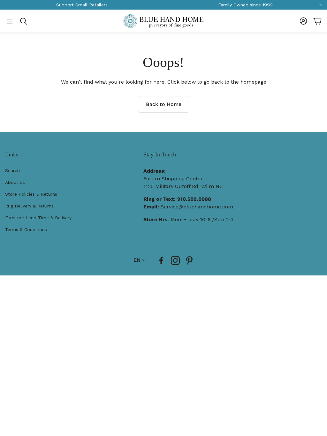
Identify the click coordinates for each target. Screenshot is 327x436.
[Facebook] (161, 260)
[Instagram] (175, 260)
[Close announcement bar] (320, 5)
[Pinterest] (189, 260)
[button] (9, 21)
